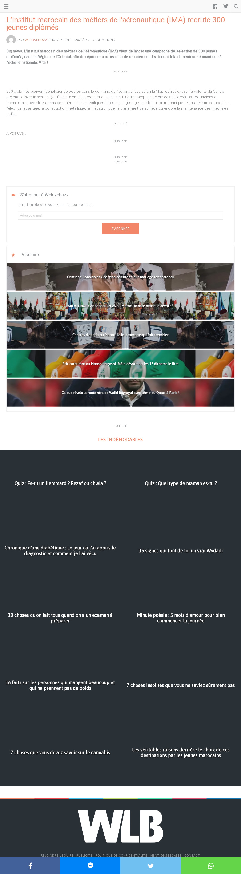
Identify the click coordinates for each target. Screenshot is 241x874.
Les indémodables (120, 439)
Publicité (84, 855)
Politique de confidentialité (121, 855)
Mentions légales (165, 855)
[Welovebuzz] (21, 6)
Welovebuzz (35, 40)
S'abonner (120, 229)
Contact (192, 855)
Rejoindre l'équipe (57, 855)
